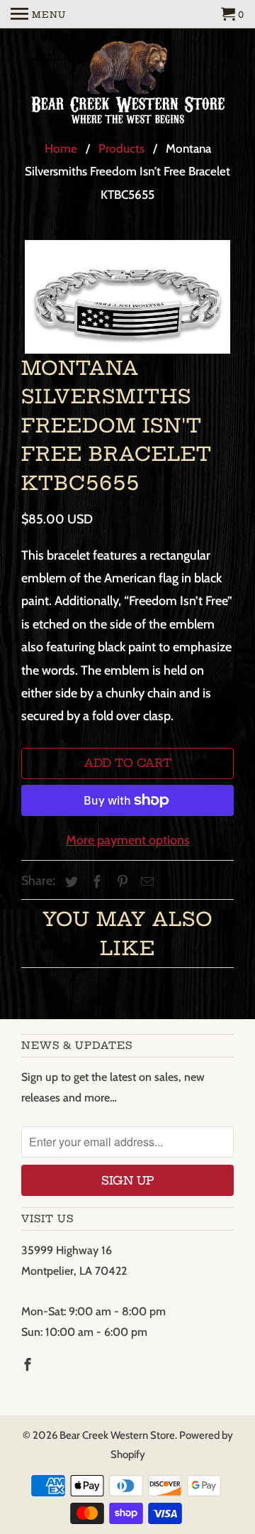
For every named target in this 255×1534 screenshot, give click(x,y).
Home (61, 148)
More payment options (128, 840)
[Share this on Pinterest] (120, 882)
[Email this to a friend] (145, 882)
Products (121, 148)
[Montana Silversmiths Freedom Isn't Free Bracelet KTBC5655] (127, 297)
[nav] (38, 14)
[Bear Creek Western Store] (127, 84)
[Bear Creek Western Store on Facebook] (29, 1365)
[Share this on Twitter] (69, 882)
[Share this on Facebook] (95, 882)
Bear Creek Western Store (117, 1435)
